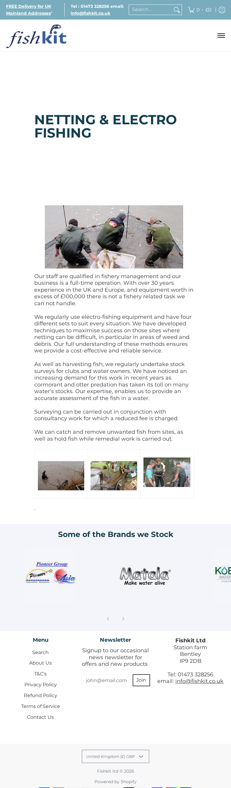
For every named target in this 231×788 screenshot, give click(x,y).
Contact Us (40, 717)
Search (40, 652)
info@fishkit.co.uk (199, 681)
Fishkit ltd (107, 771)
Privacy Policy (40, 684)
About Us (40, 663)
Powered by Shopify (115, 781)
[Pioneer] (50, 575)
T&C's (40, 674)
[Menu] (221, 35)
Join (141, 680)
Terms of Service (40, 706)
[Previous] (108, 618)
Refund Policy (40, 695)
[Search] (177, 10)
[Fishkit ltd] (36, 35)
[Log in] (222, 10)
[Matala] (145, 575)
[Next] (123, 618)
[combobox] (150, 10)
